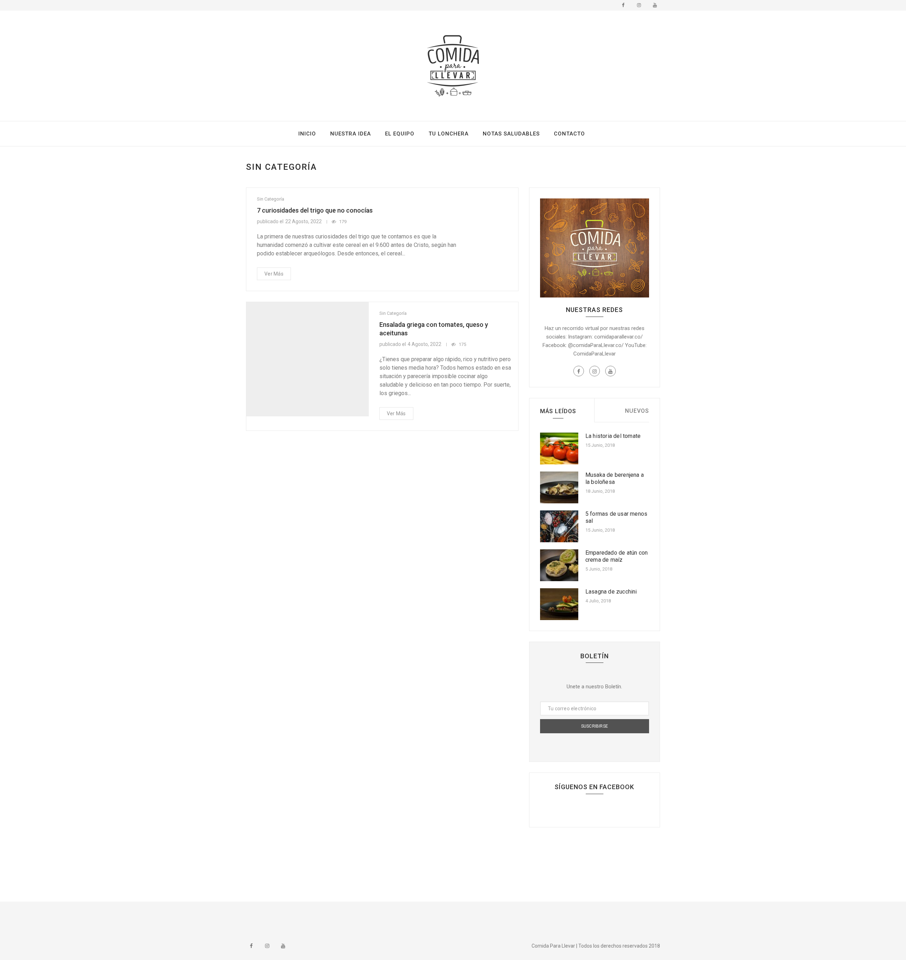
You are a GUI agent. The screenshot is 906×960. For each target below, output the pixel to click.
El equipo (399, 134)
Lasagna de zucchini (611, 591)
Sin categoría (270, 199)
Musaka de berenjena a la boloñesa (614, 478)
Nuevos (637, 410)
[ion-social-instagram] (638, 5)
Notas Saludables (511, 134)
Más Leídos (558, 411)
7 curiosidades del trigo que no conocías (315, 210)
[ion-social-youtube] (654, 5)
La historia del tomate (613, 436)
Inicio (307, 134)
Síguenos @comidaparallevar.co (454, 918)
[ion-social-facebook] (623, 5)
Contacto (569, 134)
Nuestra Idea (350, 134)
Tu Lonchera (449, 134)
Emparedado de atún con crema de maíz (616, 556)
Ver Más (273, 274)
